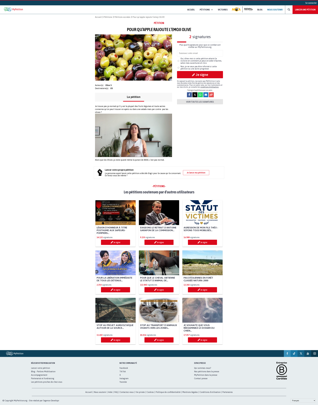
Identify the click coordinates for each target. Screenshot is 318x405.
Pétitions (108, 17)
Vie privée (140, 392)
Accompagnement (39, 375)
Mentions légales (190, 392)
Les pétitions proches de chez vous (46, 382)
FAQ (116, 392)
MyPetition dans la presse (205, 375)
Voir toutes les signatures (200, 101)
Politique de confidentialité (168, 392)
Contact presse (200, 378)
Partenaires (227, 392)
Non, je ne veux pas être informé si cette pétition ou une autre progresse (198, 67)
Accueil (191, 9)
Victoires (223, 9)
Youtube (123, 382)
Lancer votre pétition (40, 368)
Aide (110, 392)
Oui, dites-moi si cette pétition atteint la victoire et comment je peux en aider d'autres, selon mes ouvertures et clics (201, 60)
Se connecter (311, 2)
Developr (55, 400)
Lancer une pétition (305, 9)
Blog (259, 9)
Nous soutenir (275, 9)
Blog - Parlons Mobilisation (43, 371)
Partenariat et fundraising (42, 378)
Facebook (123, 368)
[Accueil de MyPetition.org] (13, 9)
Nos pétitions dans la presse (206, 371)
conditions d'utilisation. (209, 87)
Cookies (150, 392)
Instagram (123, 378)
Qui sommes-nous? (202, 368)
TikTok (122, 371)
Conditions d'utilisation (210, 392)
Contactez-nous (127, 392)
